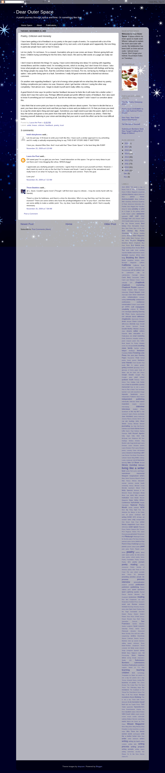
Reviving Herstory (133, 607)
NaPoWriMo (135, 503)
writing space (139, 749)
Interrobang (125, 406)
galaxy (136, 365)
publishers (125, 587)
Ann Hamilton (140, 206)
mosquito (141, 495)
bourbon (132, 255)
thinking (138, 697)
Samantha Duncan (129, 621)
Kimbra (131, 441)
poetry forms (140, 557)
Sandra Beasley (138, 623)
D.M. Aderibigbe (127, 311)
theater (136, 694)
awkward (124, 216)
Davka (133, 314)
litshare (141, 465)
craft (132, 307)
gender (142, 365)
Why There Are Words (135, 731)
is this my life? (134, 411)
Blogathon (133, 240)
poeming (141, 544)
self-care (137, 633)
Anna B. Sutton (127, 209)
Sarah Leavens (138, 626)
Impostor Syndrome (130, 394)
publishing (135, 587)
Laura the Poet (33, 156)
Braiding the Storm (135, 257)
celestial (124, 282)
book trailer (130, 250)
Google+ (124, 377)
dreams (129, 331)
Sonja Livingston (127, 650)
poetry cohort (130, 557)
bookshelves (136, 252)
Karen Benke (135, 428)
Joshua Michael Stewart (136, 423)
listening (124, 462)
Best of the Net (139, 228)
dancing (135, 312)
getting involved (127, 367)
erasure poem (131, 341)
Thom (134, 699)
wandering (141, 719)
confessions (126, 302)
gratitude (125, 380)
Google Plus (139, 375)
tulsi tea (128, 704)
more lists (134, 495)
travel (142, 702)
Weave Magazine (135, 724)
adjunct (136, 194)
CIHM (142, 292)
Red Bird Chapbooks (129, 599)
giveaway (137, 367)
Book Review (136, 248)
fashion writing (139, 348)
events (135, 346)
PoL (128, 572)
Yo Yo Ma (130, 754)
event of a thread (127, 346)
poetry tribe (131, 569)
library (142, 455)
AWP (131, 216)
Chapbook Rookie (129, 287)
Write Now (141, 736)
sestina (133, 636)
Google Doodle (128, 375)
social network (139, 648)
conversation (126, 304)
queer (134, 589)
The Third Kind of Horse (133, 692)
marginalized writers (137, 476)
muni (131, 497)
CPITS (127, 307)
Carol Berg (126, 277)
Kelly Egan (126, 436)
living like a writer (133, 468)
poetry (56, 125)
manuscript (140, 473)
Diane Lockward (138, 321)
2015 (127, 150)
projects (124, 584)
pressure (141, 574)
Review (134, 604)
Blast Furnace (135, 238)
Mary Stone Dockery (128, 478)
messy (131, 485)
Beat (142, 223)
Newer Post (27, 224)
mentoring (125, 485)
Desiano (141, 319)
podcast (124, 541)
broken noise (139, 260)
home (142, 382)
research (141, 602)
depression (135, 319)
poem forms (131, 541)
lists (129, 463)
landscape (137, 443)
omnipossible (140, 519)
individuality (125, 401)
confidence (140, 302)
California (126, 265)
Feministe (125, 353)
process (125, 579)
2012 (127, 160)
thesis (132, 697)
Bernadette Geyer (138, 226)
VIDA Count (126, 714)
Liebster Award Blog (128, 458)
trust (62, 125)
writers (142, 739)
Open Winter (140, 524)
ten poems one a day (137, 677)
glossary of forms (128, 370)
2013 (127, 157)
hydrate (124, 392)
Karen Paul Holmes (132, 431)
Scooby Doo (130, 633)
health (131, 380)
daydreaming (140, 314)
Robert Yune (126, 616)
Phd (138, 534)
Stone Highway (137, 655)
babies (132, 221)
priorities (133, 577)
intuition (135, 409)
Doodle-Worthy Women (130, 329)
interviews (126, 409)
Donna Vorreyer (132, 326)
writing (125, 741)
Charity (124, 290)
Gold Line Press (138, 372)
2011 (127, 164)
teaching (126, 670)
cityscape (125, 294)
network (136, 507)
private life (140, 577)
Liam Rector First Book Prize (131, 455)
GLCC (142, 367)
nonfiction (138, 514)
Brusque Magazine (129, 262)
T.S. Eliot (141, 667)
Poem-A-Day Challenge (130, 544)
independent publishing (133, 399)
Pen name (140, 531)
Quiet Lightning (127, 592)
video (133, 714)
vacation (128, 712)
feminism (140, 351)
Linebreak (129, 460)
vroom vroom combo (129, 716)
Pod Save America (138, 539)
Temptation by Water (128, 675)
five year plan (132, 355)
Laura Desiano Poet (128, 448)
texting (139, 680)
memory (130, 483)
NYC (134, 517)
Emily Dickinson (127, 338)
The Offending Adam (134, 687)
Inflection (132, 401)
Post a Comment (31, 214)
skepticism (135, 645)
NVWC (129, 517)
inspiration (125, 404)
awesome (140, 214)
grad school (139, 377)
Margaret (125, 476)
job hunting (129, 421)
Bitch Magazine (138, 236)
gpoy (130, 377)
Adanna (130, 194)
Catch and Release (128, 280)
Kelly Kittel (136, 436)
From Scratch (137, 362)
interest (142, 404)
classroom (140, 295)
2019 (127, 143)
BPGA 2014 (140, 255)
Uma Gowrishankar (128, 709)
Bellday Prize (126, 226)
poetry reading (129, 564)
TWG (142, 704)
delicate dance (131, 316)
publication (140, 585)
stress (124, 658)
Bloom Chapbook (135, 243)
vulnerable (141, 716)
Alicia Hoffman (140, 199)
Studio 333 (126, 660)
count (138, 304)
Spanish (136, 650)
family (130, 348)
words (130, 734)
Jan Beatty (141, 414)
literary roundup (129, 465)
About (39, 25)
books (130, 253)
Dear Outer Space (34, 12)
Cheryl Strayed (134, 292)
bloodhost (125, 243)
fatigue (124, 351)
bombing (128, 248)
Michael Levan (139, 485)
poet (142, 546)
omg (133, 519)
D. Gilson (140, 309)
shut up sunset (133, 641)
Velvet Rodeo (140, 712)
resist (124, 604)
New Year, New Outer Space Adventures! (130, 119)
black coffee (126, 238)
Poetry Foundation (128, 559)
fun (128, 365)
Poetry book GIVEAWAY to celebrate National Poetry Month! (132, 111)
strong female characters (135, 658)
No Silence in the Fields (136, 512)
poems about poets (133, 546)
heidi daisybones (34, 135)
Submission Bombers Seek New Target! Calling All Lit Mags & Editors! (133, 131)
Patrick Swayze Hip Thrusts (135, 529)
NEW (142, 507)
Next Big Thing (127, 510)
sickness (136, 643)
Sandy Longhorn (127, 626)
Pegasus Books (131, 531)
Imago (142, 392)
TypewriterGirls (139, 707)
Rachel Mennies (134, 594)
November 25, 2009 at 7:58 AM (39, 209)
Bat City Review (128, 223)
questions (141, 589)
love (123, 471)
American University (134, 204)
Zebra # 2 (125, 756)
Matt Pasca (126, 481)
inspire (134, 404)
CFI (131, 282)
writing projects (137, 747)
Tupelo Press (135, 704)
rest (128, 604)
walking (124, 719)
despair (129, 321)
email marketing (138, 336)
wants (124, 721)
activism (124, 194)
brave (34, 125)
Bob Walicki (135, 245)
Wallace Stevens (132, 719)
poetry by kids (135, 555)
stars (139, 653)
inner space (140, 401)
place (131, 539)
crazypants (139, 307)
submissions (139, 663)
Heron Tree (126, 382)
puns (129, 589)
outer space (133, 527)
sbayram (81, 766)
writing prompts (128, 749)
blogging (140, 240)
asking (138, 211)
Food (137, 358)
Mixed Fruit (140, 488)
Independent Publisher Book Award (133, 396)
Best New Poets (127, 228)
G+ (132, 365)
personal (134, 534)
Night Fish (137, 510)
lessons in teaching (133, 453)
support (124, 667)
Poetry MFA (126, 562)
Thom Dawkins (33, 188)
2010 (127, 167)
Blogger (99, 766)
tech (133, 673)
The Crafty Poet (132, 685)
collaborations (133, 297)
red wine (141, 599)
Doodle (142, 326)
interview (140, 406)
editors (142, 331)
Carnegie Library (138, 275)
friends (129, 363)
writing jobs (132, 744)
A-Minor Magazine (132, 192)
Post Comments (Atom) (41, 229)
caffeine (141, 262)
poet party (125, 549)
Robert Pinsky (127, 614)
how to (124, 384)
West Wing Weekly (135, 726)
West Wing (125, 726)
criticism (41, 125)
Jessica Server (137, 419)
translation (135, 702)
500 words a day (136, 187)
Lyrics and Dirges (138, 471)
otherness (125, 527)
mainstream (126, 473)
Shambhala (140, 636)
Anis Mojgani (131, 206)
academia (141, 192)
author (133, 214)
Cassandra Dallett (138, 277)
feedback (49, 125)
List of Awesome (139, 460)
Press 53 (132, 574)
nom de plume (127, 514)
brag (123, 258)
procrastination (139, 582)
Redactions (125, 602)
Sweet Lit (132, 667)
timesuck (124, 702)
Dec (126, 173)
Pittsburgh (129, 536)
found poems (131, 360)
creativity (125, 309)
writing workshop (128, 751)
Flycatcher (131, 358)
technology (141, 673)
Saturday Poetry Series (130, 628)
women (124, 734)
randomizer (133, 597)
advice (132, 197)
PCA (123, 531)
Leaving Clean (131, 450)
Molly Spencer (127, 490)
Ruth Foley (141, 619)
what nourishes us (135, 729)
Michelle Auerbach (128, 488)
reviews (141, 604)
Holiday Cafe (135, 382)
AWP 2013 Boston (135, 218)
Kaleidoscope (126, 428)
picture (142, 534)
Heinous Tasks (139, 379)
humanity (141, 389)
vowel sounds (139, 714)
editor (135, 331)
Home (69, 224)
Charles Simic (132, 290)
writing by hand (134, 741)
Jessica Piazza (126, 419)
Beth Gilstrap (127, 231)
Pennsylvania (126, 534)
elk (131, 336)
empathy (135, 338)
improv (142, 394)
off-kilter (139, 517)
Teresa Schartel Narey (129, 680)
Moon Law (125, 495)
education (136, 333)
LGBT (142, 453)
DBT (123, 316)
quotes (136, 592)
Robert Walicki (139, 614)
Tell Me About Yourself (131, 124)
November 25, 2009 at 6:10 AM (39, 148)
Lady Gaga (130, 443)
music (136, 498)
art (139, 209)
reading (140, 597)
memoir (124, 483)
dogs (137, 324)
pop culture (134, 572)
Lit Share (135, 463)
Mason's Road (139, 478)
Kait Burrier (140, 426)
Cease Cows (140, 280)
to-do (130, 702)
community (130, 299)
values (133, 712)
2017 (127, 147)
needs (130, 507)
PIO (123, 536)
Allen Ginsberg (126, 201)
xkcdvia (137, 751)
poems (124, 546)
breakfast (130, 260)
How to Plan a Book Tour (130, 389)
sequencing (125, 636)
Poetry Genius (139, 559)
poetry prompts (138, 562)
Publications (51, 25)
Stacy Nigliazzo (132, 653)
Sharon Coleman (127, 638)
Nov (126, 177)
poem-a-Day (140, 541)
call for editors (136, 270)
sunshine (141, 665)
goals (136, 370)
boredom (125, 255)
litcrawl (142, 462)
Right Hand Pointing (135, 609)
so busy (131, 648)
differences (125, 324)
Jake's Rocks (133, 414)
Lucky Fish (129, 471)
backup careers (139, 221)
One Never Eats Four (130, 522)
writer (124, 739)
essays (141, 343)
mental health (139, 483)
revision (124, 607)
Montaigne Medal (138, 493)
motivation (125, 498)
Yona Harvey (139, 754)
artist (29, 125)
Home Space (26, 25)
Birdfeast (129, 235)
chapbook (139, 282)
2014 (127, 154)
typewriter (130, 707)
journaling (126, 426)
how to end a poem (137, 387)
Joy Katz (133, 426)
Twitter (124, 707)
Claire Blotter (132, 294)
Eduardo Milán (127, 333)
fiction (130, 353)
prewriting (125, 577)
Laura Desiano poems (136, 445)
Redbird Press (133, 602)
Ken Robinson (133, 438)
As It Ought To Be (128, 211)
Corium (133, 304)
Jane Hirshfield (127, 416)
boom (142, 252)
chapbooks (140, 287)
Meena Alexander (138, 481)
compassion (140, 299)
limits (137, 458)
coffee (124, 297)
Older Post (110, 224)
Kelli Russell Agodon (136, 433)
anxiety (135, 209)
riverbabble (133, 611)
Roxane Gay (131, 619)
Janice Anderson (139, 416)
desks (124, 321)
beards (137, 223)
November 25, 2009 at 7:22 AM (39, 180)
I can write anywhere (133, 392)
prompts (131, 584)
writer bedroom (133, 738)
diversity (132, 324)
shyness (141, 641)
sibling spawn (127, 643)
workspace (136, 734)
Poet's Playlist (134, 549)
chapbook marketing (133, 285)
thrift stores (140, 699)
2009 (127, 171)
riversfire (141, 611)
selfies (142, 633)
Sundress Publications (130, 665)
